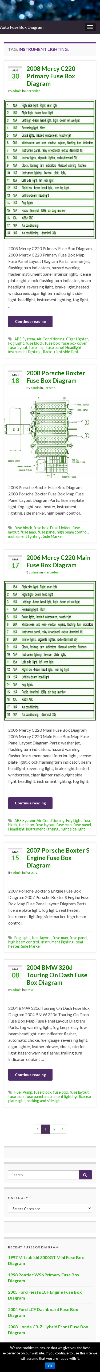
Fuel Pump (23, 1092)
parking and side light (44, 1100)
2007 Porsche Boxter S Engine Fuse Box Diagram (58, 857)
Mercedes (32, 91)
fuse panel (55, 347)
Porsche (49, 388)
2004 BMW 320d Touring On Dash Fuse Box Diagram (56, 975)
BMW (29, 990)
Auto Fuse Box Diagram (21, 27)
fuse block (34, 343)
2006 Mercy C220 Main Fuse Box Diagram (58, 561)
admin (17, 91)
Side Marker (53, 536)
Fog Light (16, 343)
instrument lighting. (24, 351)
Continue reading (30, 321)
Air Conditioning (51, 339)
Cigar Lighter (77, 339)
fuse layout (17, 347)
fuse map (37, 347)
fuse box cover (74, 343)
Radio (48, 351)
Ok (50, 1366)
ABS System (24, 339)
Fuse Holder (60, 528)
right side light (66, 351)
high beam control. (72, 532)
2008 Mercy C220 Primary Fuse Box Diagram (50, 76)
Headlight (73, 347)
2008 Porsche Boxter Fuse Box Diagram (55, 376)
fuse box (52, 343)
